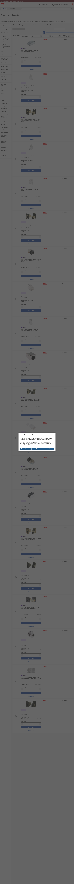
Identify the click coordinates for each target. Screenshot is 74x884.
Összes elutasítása (25, 448)
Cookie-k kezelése (37, 448)
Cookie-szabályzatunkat (28, 444)
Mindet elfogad (48, 448)
